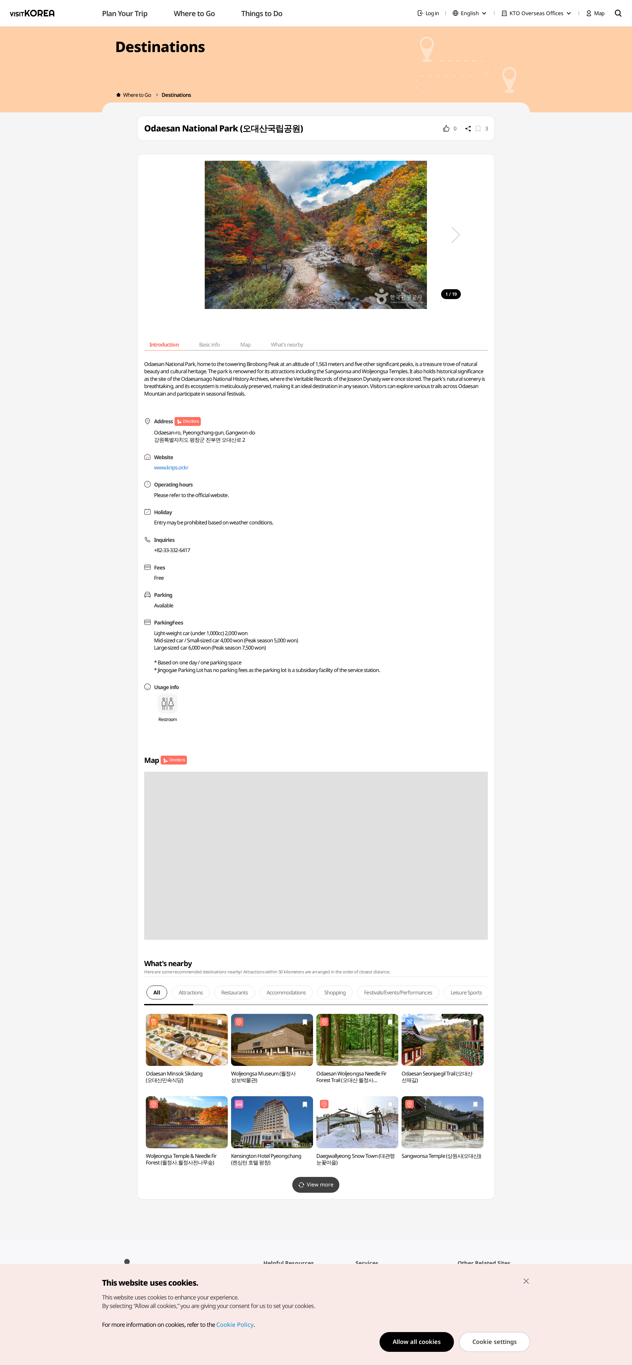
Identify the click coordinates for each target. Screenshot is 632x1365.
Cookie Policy (234, 1324)
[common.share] (468, 128)
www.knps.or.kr (171, 467)
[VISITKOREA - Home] (32, 13)
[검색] (618, 13)
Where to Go (137, 94)
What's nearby (287, 344)
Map (245, 344)
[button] (456, 235)
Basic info (209, 344)
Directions (190, 421)
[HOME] (118, 95)
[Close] (526, 1281)
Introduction (163, 344)
